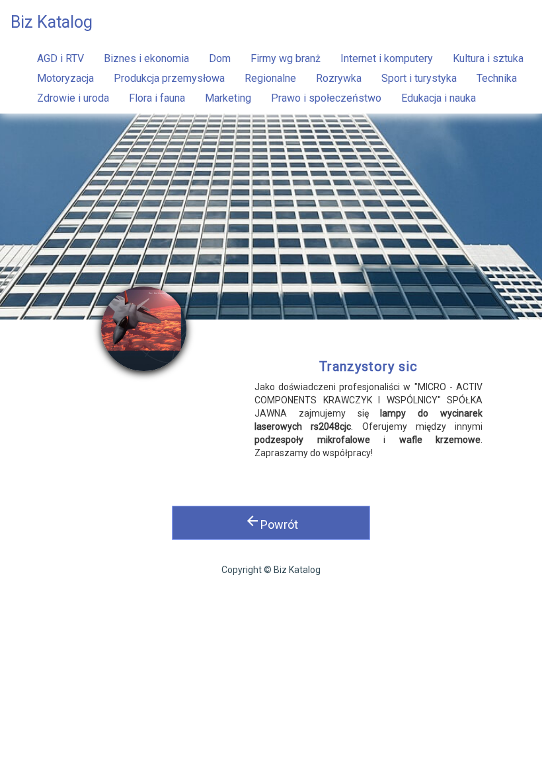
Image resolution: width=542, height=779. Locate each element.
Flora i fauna (157, 98)
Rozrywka (339, 78)
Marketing (228, 98)
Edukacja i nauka (438, 98)
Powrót (271, 522)
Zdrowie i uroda (73, 98)
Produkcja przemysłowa (169, 78)
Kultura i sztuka (488, 58)
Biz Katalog (52, 22)
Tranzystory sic (368, 366)
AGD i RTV (60, 58)
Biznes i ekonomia (146, 58)
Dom (220, 58)
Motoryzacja (65, 78)
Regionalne (270, 78)
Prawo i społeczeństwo (326, 98)
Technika (497, 78)
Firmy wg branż (286, 58)
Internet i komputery (386, 58)
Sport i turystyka (419, 78)
